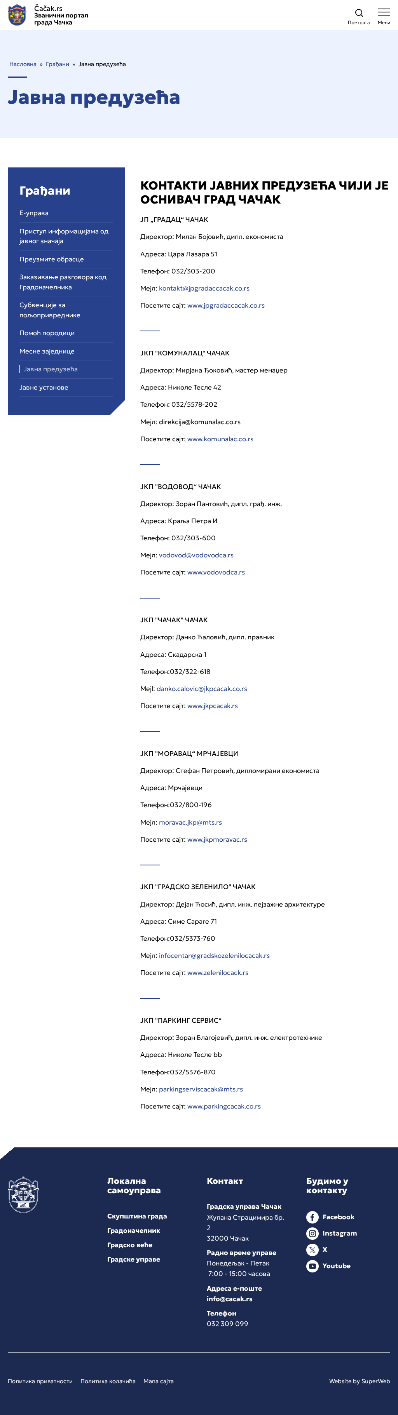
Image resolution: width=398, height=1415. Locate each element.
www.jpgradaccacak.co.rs (226, 305)
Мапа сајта (158, 1381)
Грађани (57, 64)
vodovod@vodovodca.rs (196, 555)
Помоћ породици (47, 333)
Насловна (23, 64)
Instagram (340, 1233)
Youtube (337, 1266)
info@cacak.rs (230, 1299)
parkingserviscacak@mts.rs (201, 1089)
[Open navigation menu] (384, 18)
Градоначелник (133, 1230)
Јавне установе (43, 387)
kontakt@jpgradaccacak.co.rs (204, 288)
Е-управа (34, 213)
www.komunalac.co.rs (219, 439)
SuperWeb (375, 1381)
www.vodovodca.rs (216, 572)
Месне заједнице (47, 351)
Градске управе (133, 1259)
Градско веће (129, 1245)
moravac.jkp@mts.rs (190, 822)
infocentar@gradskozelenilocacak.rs (213, 955)
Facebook (338, 1217)
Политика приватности (40, 1381)
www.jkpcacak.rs (212, 705)
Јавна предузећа (51, 369)
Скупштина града (137, 1216)
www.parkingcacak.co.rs (224, 1106)
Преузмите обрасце (51, 259)
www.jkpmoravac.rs (217, 839)
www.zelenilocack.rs (217, 972)
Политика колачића (108, 1381)
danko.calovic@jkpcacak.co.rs (202, 688)
